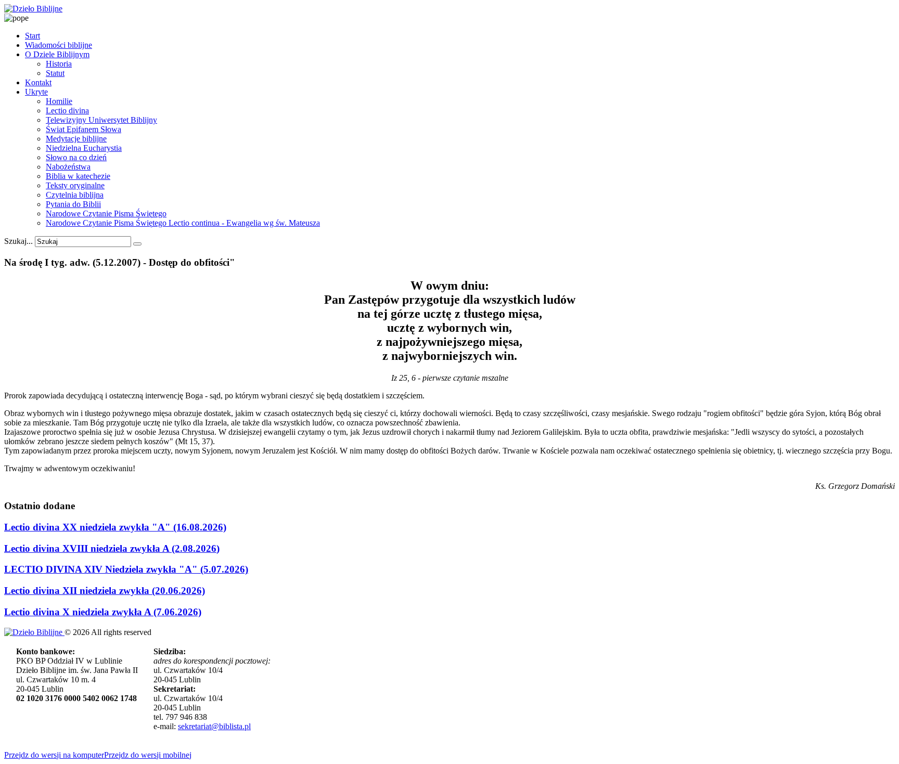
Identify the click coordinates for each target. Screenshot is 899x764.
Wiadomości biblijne (58, 45)
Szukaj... (18, 241)
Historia (59, 63)
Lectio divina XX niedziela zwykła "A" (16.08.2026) (115, 527)
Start (32, 35)
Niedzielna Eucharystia (84, 148)
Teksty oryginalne (75, 185)
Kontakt (38, 82)
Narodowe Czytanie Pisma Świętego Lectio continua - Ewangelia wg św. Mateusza (183, 222)
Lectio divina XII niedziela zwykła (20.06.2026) (104, 590)
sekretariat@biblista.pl (214, 726)
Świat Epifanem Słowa (83, 129)
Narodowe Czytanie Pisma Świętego (106, 213)
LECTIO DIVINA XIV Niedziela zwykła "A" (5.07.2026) (126, 569)
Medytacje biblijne (76, 138)
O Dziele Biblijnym (57, 54)
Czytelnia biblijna (75, 194)
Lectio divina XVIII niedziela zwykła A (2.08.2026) (112, 548)
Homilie (59, 101)
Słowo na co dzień (76, 157)
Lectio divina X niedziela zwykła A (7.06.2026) (102, 611)
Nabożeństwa (68, 166)
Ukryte (36, 91)
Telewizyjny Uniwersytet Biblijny (101, 119)
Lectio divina (67, 110)
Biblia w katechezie (78, 176)
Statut (55, 73)
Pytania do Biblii (73, 204)
